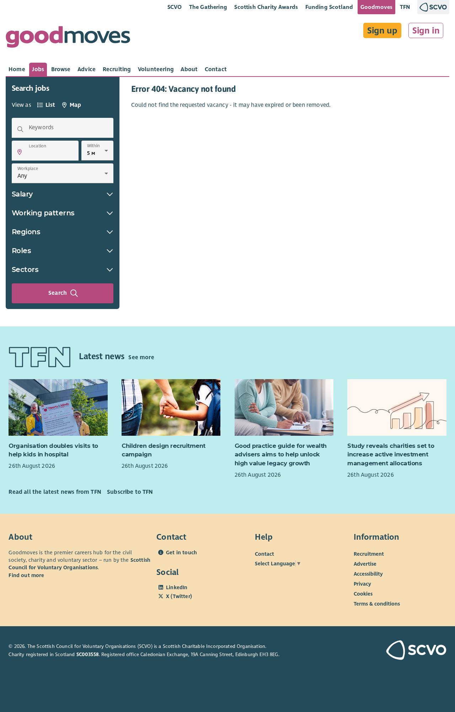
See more (141, 357)
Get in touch (181, 552)
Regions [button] (26, 231)
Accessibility (368, 574)
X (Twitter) (179, 596)
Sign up (382, 30)
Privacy (362, 584)
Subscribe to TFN (130, 492)
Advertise (365, 564)
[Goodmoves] (68, 38)
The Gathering (208, 7)
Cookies (363, 594)
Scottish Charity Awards (266, 7)
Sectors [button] (25, 269)
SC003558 (87, 654)
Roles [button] (21, 250)
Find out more (26, 575)
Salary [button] (22, 194)
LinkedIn (176, 587)
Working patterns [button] (43, 213)
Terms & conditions (377, 604)
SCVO (174, 7)
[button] (19, 152)
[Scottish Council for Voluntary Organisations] (412, 651)
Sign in (426, 30)
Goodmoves (376, 7)
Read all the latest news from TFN (55, 492)
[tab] (17, 69)
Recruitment (369, 554)
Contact (264, 554)
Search (57, 293)
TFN (405, 7)
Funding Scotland (329, 7)
